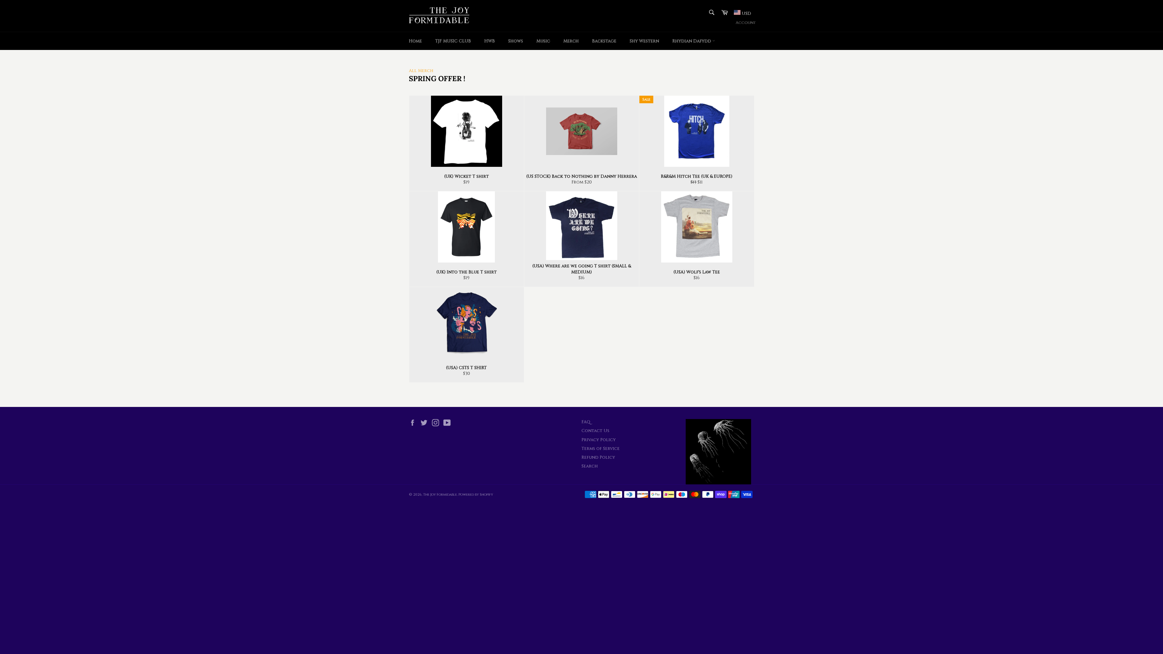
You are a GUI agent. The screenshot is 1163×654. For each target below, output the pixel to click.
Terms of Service (601, 448)
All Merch (421, 71)
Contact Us (595, 431)
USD (746, 13)
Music (543, 41)
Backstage (604, 41)
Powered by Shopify (476, 494)
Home (415, 41)
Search (590, 466)
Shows (515, 41)
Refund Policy (598, 457)
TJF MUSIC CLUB (453, 41)
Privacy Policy (599, 440)
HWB (489, 41)
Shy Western (644, 41)
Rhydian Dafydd (692, 41)
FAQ (586, 422)
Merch (571, 41)
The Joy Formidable (440, 494)
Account (746, 22)
